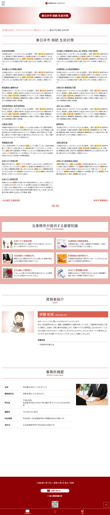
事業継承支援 (7, 142)
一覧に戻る (55, 205)
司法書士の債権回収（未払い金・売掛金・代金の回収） (77, 50)
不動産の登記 (7, 124)
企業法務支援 (61, 142)
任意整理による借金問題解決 (67, 69)
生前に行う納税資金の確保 (67, 161)
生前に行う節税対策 (10, 179)
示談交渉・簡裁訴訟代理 (66, 87)
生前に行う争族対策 (10, 161)
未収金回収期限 (8, 50)
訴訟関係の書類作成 (10, 87)
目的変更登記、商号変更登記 (13, 106)
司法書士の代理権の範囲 (12, 69)
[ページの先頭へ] (106, 504)
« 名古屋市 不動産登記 (11, 200)
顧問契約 (60, 124)
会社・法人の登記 (63, 106)
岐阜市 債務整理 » (101, 200)
